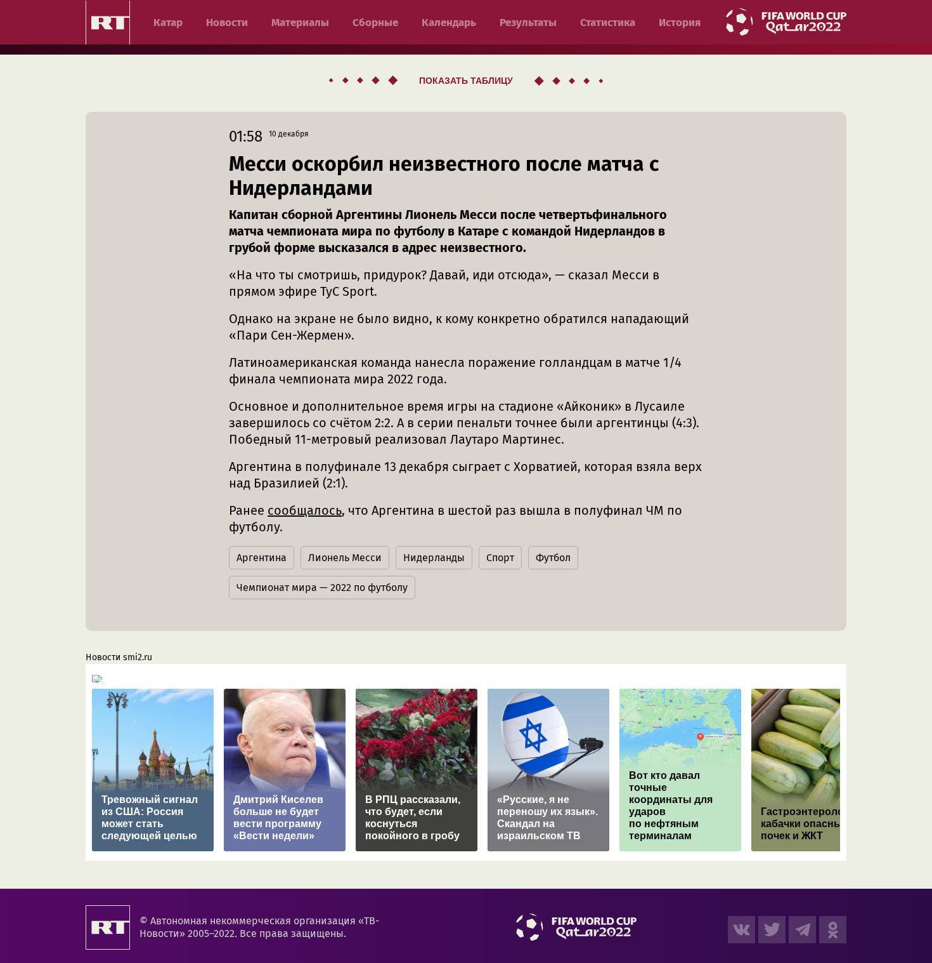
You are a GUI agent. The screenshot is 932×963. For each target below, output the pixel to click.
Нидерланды (434, 558)
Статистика (607, 22)
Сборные (375, 22)
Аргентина (261, 558)
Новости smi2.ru (119, 657)
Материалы (300, 22)
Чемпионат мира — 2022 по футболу (322, 587)
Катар (168, 22)
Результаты (528, 22)
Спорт (500, 558)
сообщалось (305, 510)
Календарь (449, 22)
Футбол (553, 558)
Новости (227, 22)
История (680, 22)
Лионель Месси (345, 558)
